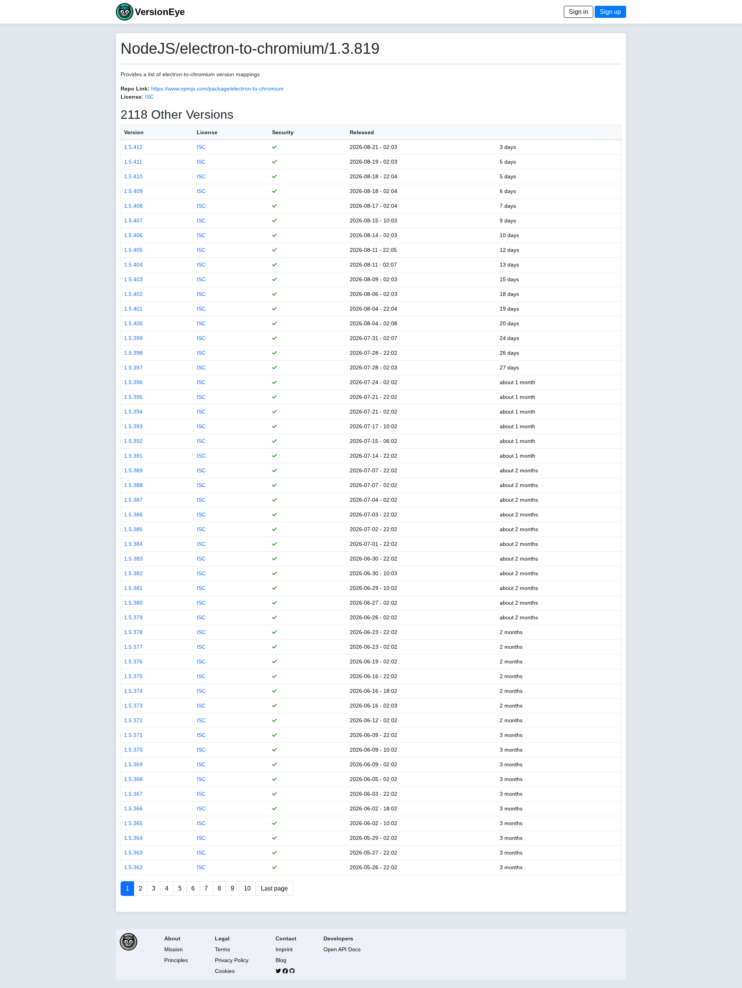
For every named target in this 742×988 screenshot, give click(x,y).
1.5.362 (133, 867)
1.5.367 (133, 794)
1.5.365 (133, 823)
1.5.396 (133, 382)
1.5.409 (133, 191)
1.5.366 (133, 808)
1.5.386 (133, 514)
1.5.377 (133, 647)
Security (283, 132)
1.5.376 (133, 661)
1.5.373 (133, 706)
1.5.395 (133, 397)
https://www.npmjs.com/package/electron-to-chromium (217, 88)
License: (132, 97)
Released (362, 132)
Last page (274, 888)
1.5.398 (133, 353)
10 (247, 888)
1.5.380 (133, 603)
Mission (173, 949)
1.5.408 (133, 206)
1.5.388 (133, 485)
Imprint (284, 949)
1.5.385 (133, 529)
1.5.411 (133, 162)
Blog (281, 960)
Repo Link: (135, 88)
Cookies (225, 971)
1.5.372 (133, 720)
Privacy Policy (231, 960)
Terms (222, 949)
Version (134, 132)
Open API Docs (342, 949)
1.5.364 (133, 838)
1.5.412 (133, 147)
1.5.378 (133, 632)
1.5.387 (133, 500)
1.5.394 (133, 412)
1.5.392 (133, 441)
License (207, 132)
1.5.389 (133, 470)
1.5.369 (133, 764)
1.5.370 (133, 750)
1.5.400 (133, 323)
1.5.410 (133, 176)
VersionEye (160, 12)
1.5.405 (133, 250)
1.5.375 (133, 676)
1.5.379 (133, 617)
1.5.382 (133, 573)
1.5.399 (133, 338)
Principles (176, 960)
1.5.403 (133, 279)
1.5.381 (133, 588)
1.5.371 (133, 735)
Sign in (578, 12)
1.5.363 (133, 853)
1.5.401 (133, 309)
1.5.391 (133, 456)
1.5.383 (133, 559)
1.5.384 (133, 544)
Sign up (610, 12)
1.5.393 (133, 426)
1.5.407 (133, 220)
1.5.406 (133, 235)
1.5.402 (133, 294)
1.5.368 (133, 779)
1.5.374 (133, 691)
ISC (149, 97)
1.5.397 (133, 367)
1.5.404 (133, 265)
